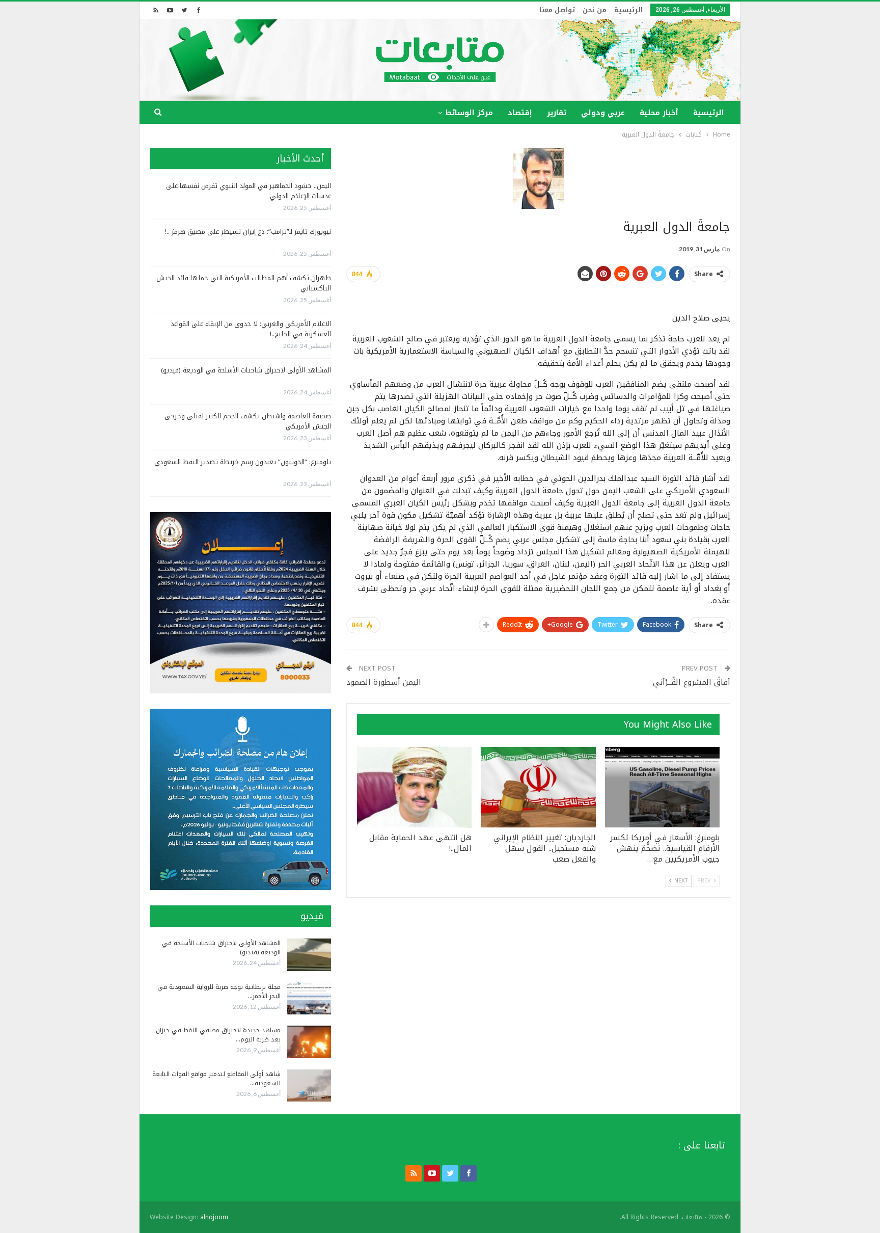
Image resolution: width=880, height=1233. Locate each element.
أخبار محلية (659, 113)
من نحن (595, 10)
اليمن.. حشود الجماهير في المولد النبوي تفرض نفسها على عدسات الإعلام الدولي (248, 190)
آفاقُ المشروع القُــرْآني (691, 682)
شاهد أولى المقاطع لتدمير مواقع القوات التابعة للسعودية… (216, 1078)
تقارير (556, 113)
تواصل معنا (557, 10)
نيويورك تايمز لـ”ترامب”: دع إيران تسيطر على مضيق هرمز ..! (248, 231)
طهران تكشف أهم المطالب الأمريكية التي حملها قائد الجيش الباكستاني (243, 283)
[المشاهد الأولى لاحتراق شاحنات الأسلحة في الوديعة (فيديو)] (309, 955)
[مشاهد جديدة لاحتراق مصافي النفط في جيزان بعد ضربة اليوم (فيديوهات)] (309, 1042)
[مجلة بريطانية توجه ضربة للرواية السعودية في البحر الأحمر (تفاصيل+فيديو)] (309, 998)
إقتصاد (520, 113)
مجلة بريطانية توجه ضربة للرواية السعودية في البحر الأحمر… (219, 991)
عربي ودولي (603, 113)
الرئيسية (628, 10)
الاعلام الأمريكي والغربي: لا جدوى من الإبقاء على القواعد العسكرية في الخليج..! (251, 328)
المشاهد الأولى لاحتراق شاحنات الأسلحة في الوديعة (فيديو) (246, 370)
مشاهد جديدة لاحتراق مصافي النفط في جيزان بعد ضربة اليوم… (218, 1035)
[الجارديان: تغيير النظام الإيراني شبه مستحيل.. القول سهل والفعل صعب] (538, 787)
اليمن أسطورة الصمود (383, 682)
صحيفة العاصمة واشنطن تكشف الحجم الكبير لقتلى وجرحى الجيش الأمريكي (247, 421)
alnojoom (214, 1217)
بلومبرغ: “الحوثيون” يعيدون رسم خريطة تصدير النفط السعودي (242, 461)
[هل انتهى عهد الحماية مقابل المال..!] (414, 787)
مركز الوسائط (469, 113)
